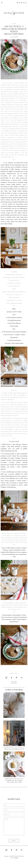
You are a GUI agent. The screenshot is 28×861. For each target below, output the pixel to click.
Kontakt (16, 857)
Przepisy (14, 23)
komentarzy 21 (14, 673)
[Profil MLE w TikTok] (25, 2)
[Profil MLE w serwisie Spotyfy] (23, 2)
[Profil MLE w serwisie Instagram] (17, 2)
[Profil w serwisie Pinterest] (21, 2)
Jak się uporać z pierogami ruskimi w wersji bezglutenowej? (14, 30)
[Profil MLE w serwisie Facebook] (19, 2)
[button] (1, 3)
